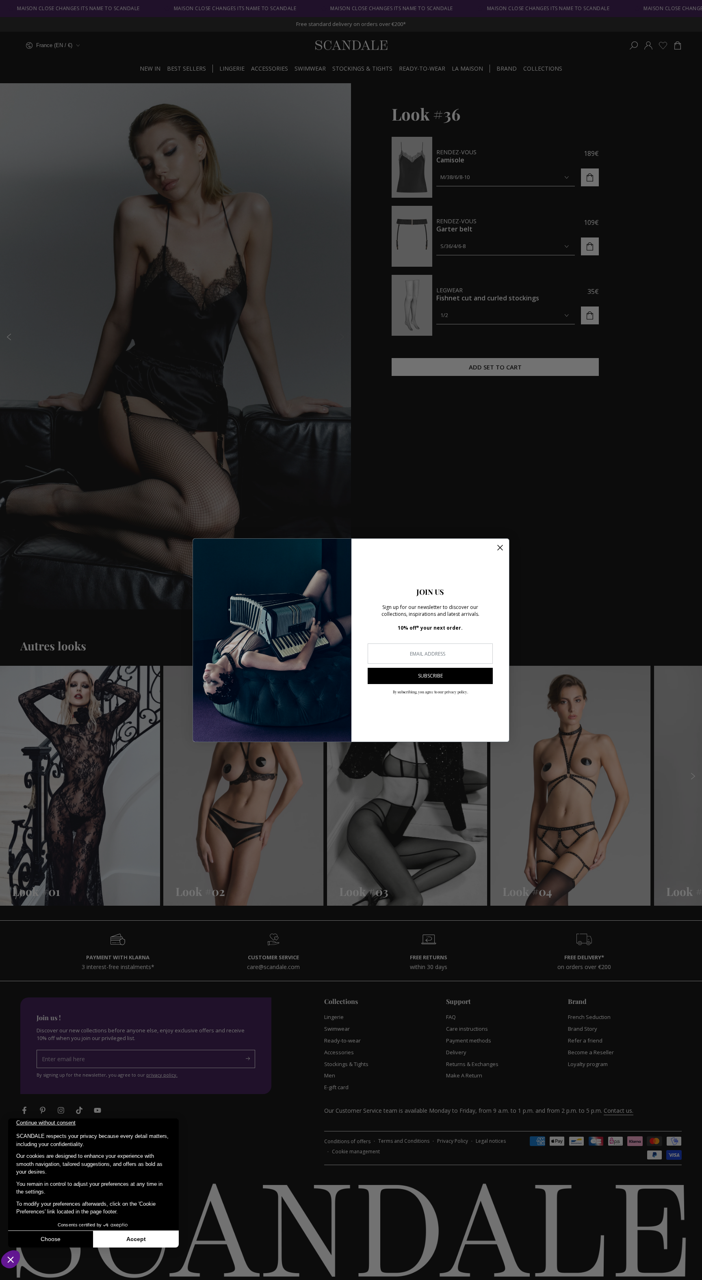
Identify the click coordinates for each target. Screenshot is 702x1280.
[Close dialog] (500, 548)
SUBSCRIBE (430, 675)
